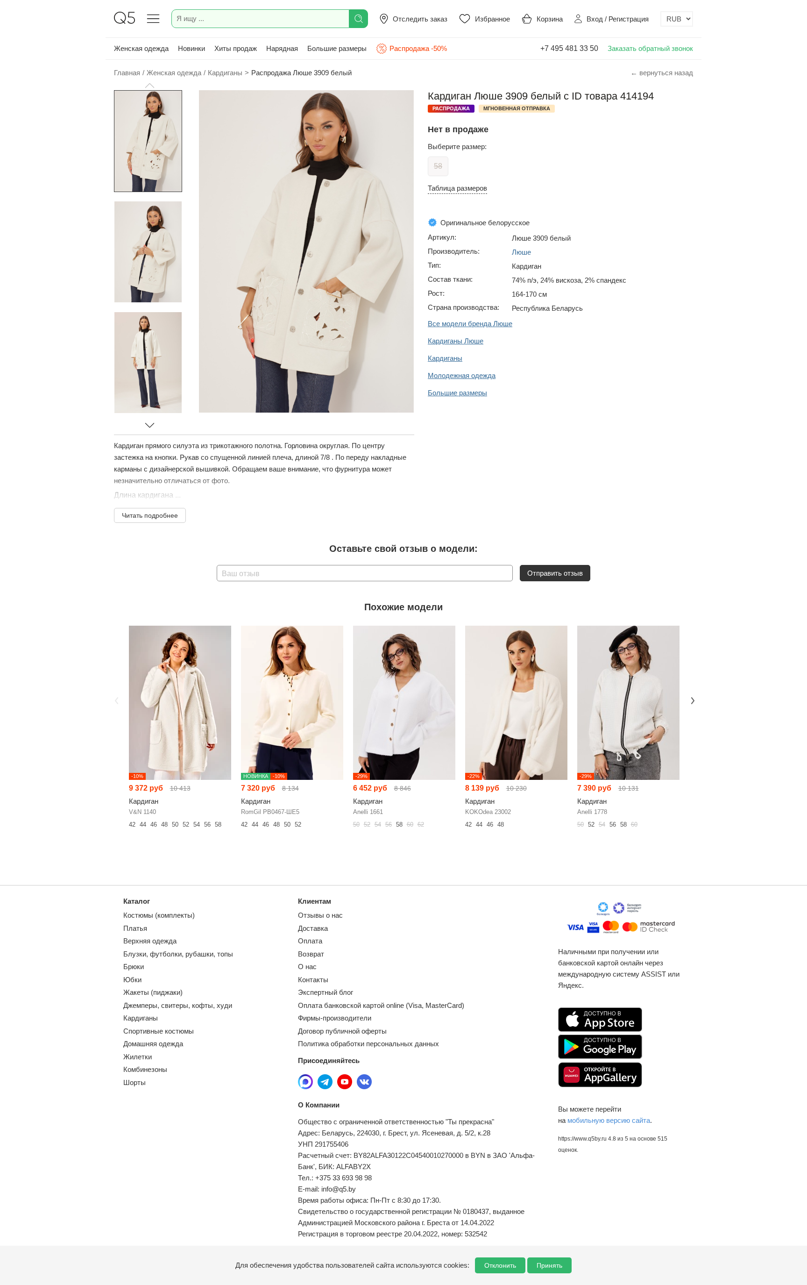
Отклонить (500, 1265)
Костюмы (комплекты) (159, 915)
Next (691, 700)
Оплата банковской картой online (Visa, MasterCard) (381, 1005)
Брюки (133, 967)
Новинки (191, 48)
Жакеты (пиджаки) (153, 992)
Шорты (134, 1082)
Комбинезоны (145, 1069)
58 (438, 166)
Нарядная (282, 48)
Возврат (311, 954)
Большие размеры (337, 48)
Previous (115, 700)
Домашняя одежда (153, 1044)
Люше (521, 252)
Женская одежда (141, 48)
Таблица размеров (457, 188)
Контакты (313, 980)
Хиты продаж (235, 48)
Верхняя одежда (150, 941)
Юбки (132, 980)
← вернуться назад (661, 73)
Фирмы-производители (334, 1018)
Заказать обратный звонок (650, 48)
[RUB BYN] (676, 19)
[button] (149, 85)
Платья (135, 928)
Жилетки (137, 1057)
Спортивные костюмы (158, 1031)
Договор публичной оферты (342, 1031)
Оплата (310, 941)
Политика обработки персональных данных (368, 1044)
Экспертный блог (325, 992)
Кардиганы (140, 1018)
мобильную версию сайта (608, 1120)
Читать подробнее (150, 515)
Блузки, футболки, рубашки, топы (178, 954)
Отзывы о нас (320, 915)
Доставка (313, 928)
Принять (549, 1265)
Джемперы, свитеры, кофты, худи (177, 1005)
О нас (307, 967)
